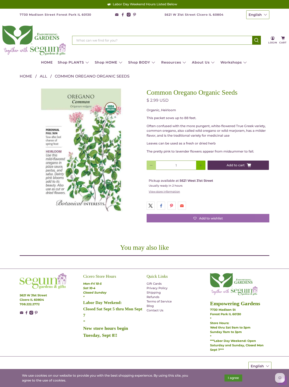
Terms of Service (159, 301)
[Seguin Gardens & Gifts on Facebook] (123, 15)
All (43, 76)
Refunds (153, 297)
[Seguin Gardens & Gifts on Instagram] (129, 15)
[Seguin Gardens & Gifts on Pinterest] (134, 15)
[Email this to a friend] (182, 206)
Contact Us (155, 310)
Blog (150, 306)
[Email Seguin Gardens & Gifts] (117, 15)
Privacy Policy (157, 288)
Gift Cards (154, 284)
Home (26, 76)
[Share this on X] (151, 206)
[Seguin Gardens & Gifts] (34, 40)
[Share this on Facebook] (161, 206)
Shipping (154, 292)
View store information (164, 191)
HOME (47, 62)
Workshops (231, 62)
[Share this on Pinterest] (172, 206)
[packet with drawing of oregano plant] (81, 150)
